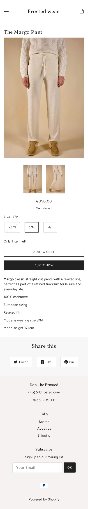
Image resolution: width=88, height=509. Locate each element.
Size (7, 216)
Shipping (44, 435)
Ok (69, 467)
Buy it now (44, 265)
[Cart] (82, 11)
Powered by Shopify (44, 499)
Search (44, 422)
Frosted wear (43, 11)
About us (44, 428)
